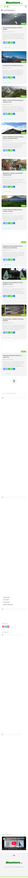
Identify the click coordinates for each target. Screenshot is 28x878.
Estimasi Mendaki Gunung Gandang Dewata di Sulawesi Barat (13, 137)
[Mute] (22, 848)
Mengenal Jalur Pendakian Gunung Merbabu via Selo (13, 283)
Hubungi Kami (6, 597)
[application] (14, 843)
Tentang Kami (6, 602)
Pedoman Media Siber (8, 604)
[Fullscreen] (24, 848)
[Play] (3, 848)
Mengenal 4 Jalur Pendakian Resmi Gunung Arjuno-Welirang (13, 246)
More (23, 23)
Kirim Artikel (6, 599)
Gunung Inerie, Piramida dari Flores (13, 65)
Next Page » (14, 381)
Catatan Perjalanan (8, 47)
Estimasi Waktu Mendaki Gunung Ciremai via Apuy (12, 210)
